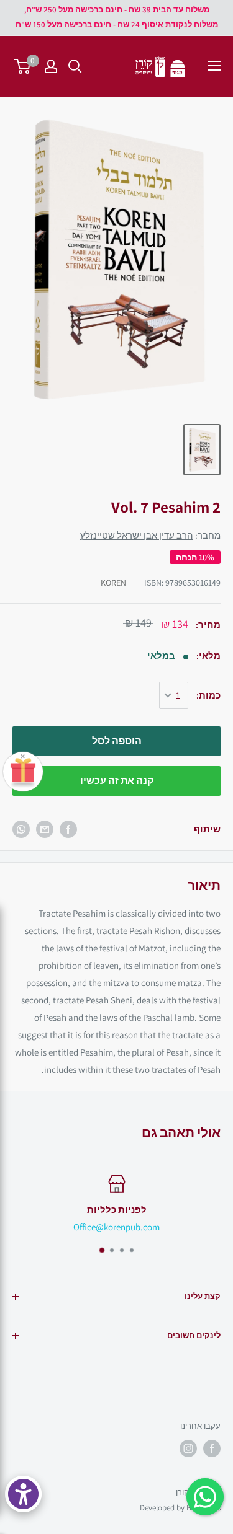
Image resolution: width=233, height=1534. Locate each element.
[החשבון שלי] (51, 66)
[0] (22, 66)
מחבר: (150, 535)
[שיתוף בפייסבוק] (68, 829)
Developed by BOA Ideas (180, 1507)
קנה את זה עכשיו (116, 780)
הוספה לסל (117, 740)
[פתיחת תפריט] (214, 66)
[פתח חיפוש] (75, 66)
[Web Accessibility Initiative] (23, 1494)
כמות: (208, 695)
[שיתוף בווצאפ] (21, 829)
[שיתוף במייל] (44, 829)
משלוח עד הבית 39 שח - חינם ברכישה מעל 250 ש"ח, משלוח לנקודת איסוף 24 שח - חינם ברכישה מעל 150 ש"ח (117, 17)
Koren (113, 582)
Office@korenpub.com (116, 1227)
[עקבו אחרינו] (212, 1448)
